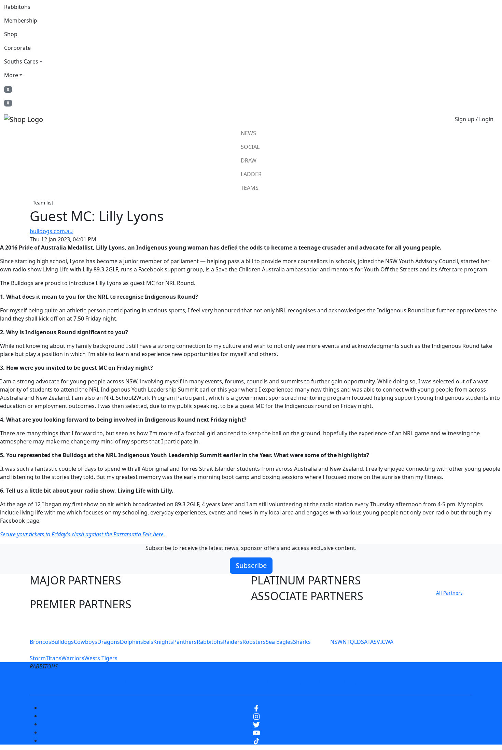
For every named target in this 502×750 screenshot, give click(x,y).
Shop (10, 34)
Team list (43, 202)
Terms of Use (117, 683)
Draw (248, 160)
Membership (20, 20)
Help (228, 683)
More (11, 75)
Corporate (17, 48)
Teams (250, 188)
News (248, 133)
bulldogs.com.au (51, 231)
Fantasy (392, 683)
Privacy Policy (162, 683)
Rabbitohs (17, 7)
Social (250, 147)
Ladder (251, 174)
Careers (201, 683)
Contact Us (259, 683)
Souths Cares (21, 61)
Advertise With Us (307, 683)
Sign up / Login (474, 119)
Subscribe (251, 565)
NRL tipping (356, 683)
